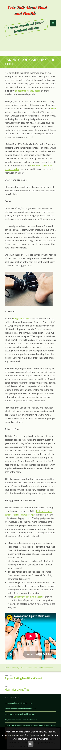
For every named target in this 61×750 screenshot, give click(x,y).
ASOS (53, 108)
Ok (30, 744)
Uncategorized (47, 668)
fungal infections (21, 318)
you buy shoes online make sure (29, 596)
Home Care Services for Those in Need (20, 708)
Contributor (32, 668)
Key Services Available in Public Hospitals (21, 720)
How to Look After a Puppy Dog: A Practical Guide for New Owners (30, 725)
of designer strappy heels (27, 90)
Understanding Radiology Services (18, 703)
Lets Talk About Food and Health (27, 10)
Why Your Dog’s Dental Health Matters (20, 714)
